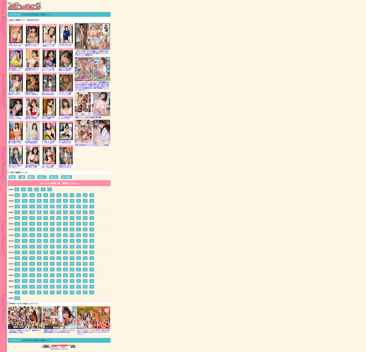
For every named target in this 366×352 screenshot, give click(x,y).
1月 (50, 189)
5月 (23, 189)
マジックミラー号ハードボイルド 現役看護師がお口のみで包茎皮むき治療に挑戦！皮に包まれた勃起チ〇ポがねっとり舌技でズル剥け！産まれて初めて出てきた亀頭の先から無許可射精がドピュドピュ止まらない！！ (92, 86)
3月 (36, 189)
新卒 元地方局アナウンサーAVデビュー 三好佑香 (92, 145)
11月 (24, 195)
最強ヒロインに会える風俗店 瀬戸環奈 (88, 117)
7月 (52, 195)
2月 (43, 189)
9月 (39, 195)
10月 (32, 195)
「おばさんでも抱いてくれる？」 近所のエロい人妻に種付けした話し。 (25, 331)
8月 (46, 195)
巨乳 (12, 177)
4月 (30, 189)
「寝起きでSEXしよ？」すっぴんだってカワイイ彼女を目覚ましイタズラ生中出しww (59, 331)
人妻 (22, 177)
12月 (17, 195)
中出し (42, 177)
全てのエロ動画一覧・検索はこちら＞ (59, 183)
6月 (17, 189)
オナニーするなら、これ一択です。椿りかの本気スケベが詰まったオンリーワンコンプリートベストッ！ (93, 332)
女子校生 (66, 177)
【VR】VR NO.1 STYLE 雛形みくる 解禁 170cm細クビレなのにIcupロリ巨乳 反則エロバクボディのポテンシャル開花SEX (92, 53)
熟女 (31, 177)
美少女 (53, 177)
